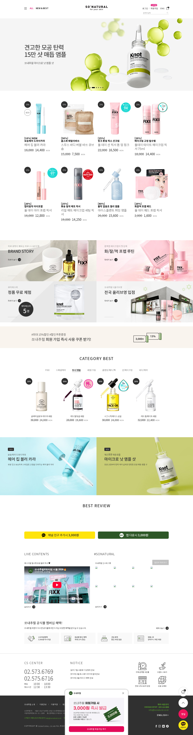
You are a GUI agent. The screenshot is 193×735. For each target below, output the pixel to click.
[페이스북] (156, 726)
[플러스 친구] (167, 726)
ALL (31, 8)
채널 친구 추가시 (63, 535)
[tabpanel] (96, 404)
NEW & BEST (42, 8)
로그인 (145, 8)
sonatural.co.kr (47, 726)
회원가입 (154, 8)
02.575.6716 (38, 678)
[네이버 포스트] (163, 726)
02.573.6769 (38, 671)
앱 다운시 (137, 535)
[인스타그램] (159, 726)
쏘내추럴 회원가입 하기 (96, 729)
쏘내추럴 (77, 693)
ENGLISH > (163, 715)
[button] (90, 87)
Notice (76, 662)
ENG (162, 8)
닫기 (123, 693)
